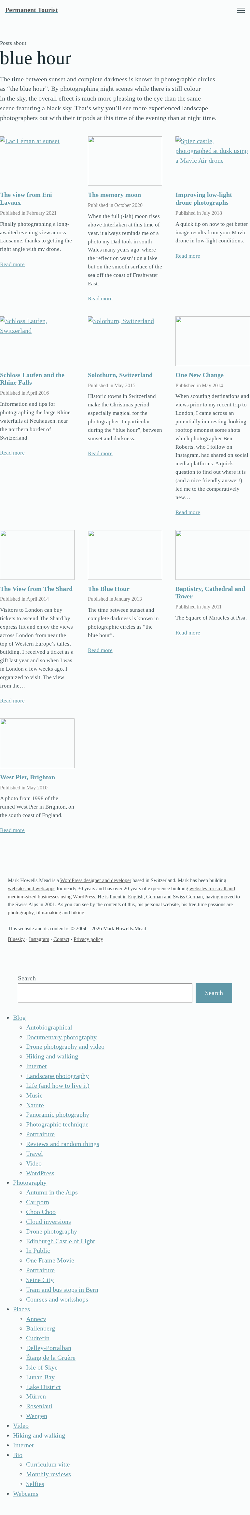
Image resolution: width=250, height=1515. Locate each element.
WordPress (40, 1173)
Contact (61, 939)
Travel (34, 1153)
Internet (36, 1066)
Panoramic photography (57, 1114)
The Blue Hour (109, 588)
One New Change (199, 374)
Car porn (37, 1202)
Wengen (36, 1415)
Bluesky (16, 939)
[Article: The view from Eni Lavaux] (37, 161)
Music (34, 1095)
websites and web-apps (31, 888)
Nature (35, 1105)
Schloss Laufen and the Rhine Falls (32, 378)
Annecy (36, 1318)
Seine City (40, 1279)
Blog (19, 1017)
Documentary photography (61, 1037)
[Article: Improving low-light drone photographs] (212, 161)
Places (21, 1309)
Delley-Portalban (48, 1347)
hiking (77, 912)
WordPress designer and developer (95, 880)
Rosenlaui (39, 1406)
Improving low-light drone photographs (203, 198)
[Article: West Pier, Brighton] (37, 743)
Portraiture (40, 1134)
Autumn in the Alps (52, 1192)
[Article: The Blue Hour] (125, 555)
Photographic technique (57, 1124)
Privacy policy (88, 939)
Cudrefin (37, 1338)
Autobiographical (49, 1027)
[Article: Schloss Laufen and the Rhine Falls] (37, 341)
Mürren (36, 1396)
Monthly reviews (48, 1474)
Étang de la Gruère (51, 1357)
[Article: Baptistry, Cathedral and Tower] (212, 555)
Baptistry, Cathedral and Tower (210, 592)
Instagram (39, 939)
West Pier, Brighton (27, 777)
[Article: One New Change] (212, 341)
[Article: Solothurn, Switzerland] (125, 341)
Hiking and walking (52, 1056)
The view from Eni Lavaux (26, 198)
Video (34, 1163)
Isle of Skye (42, 1367)
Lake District (43, 1386)
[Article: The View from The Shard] (37, 555)
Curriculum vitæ (48, 1464)
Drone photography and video (65, 1046)
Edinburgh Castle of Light (60, 1241)
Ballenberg (40, 1328)
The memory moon (114, 194)
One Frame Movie (50, 1260)
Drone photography (51, 1231)
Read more (12, 264)
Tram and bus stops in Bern (62, 1289)
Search (27, 978)
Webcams (25, 1493)
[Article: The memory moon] (125, 161)
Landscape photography (57, 1075)
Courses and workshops (57, 1299)
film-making (48, 912)
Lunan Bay (40, 1377)
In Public (38, 1250)
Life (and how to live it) (58, 1085)
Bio (17, 1454)
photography (21, 912)
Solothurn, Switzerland (120, 374)
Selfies (35, 1483)
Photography (30, 1182)
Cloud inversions (48, 1221)
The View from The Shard (36, 588)
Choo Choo (41, 1211)
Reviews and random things (62, 1143)
